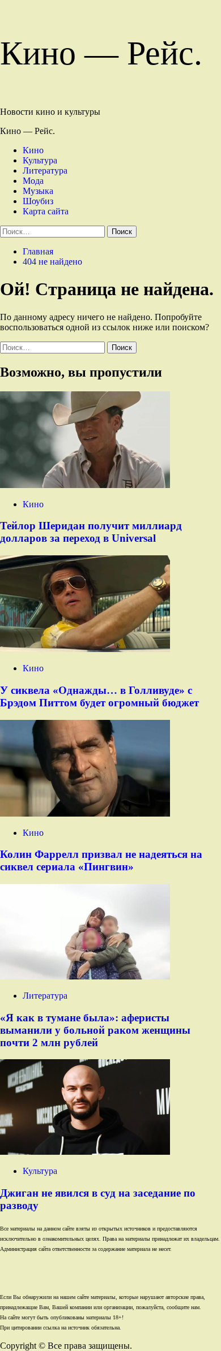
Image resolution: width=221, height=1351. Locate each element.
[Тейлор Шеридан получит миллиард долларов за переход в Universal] (85, 485)
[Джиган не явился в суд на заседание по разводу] (85, 1151)
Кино (33, 150)
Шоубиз (38, 201)
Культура (40, 160)
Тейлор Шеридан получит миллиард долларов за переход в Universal (91, 532)
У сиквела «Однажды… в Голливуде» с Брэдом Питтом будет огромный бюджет (99, 696)
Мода (33, 180)
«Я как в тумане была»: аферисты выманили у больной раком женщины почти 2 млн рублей (95, 1030)
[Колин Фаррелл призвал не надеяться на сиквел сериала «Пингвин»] (85, 813)
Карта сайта (46, 211)
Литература (45, 170)
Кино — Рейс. (101, 53)
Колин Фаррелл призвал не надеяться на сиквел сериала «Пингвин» (101, 860)
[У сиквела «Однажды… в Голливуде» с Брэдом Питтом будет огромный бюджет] (85, 649)
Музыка (38, 191)
